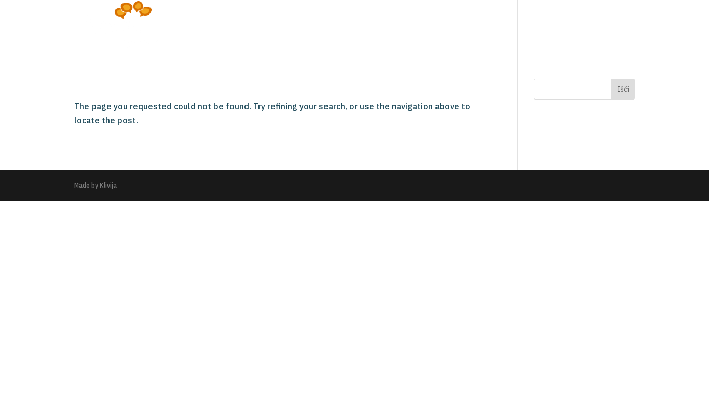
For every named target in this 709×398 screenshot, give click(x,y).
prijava (618, 25)
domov (436, 25)
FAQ (581, 25)
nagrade (541, 25)
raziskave (486, 25)
